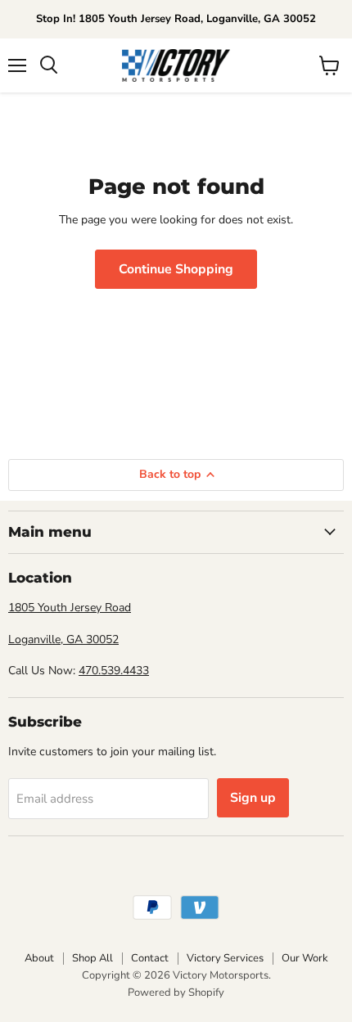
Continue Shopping (176, 269)
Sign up (253, 798)
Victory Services (225, 958)
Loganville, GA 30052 (63, 639)
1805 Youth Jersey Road (69, 607)
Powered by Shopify (176, 992)
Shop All (92, 958)
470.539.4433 (114, 670)
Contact (150, 958)
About (39, 958)
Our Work (305, 958)
